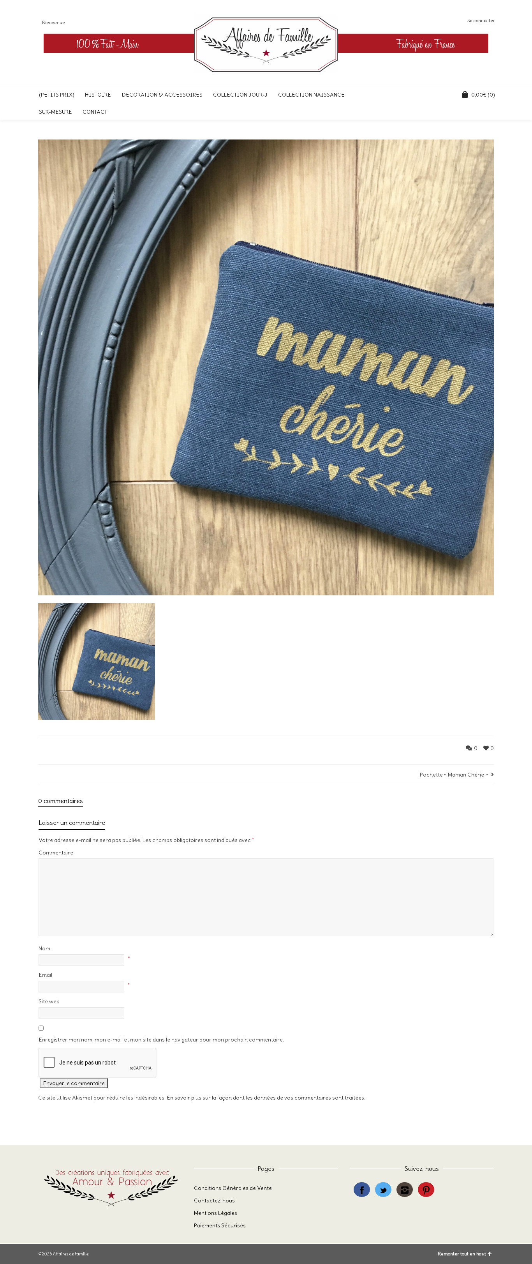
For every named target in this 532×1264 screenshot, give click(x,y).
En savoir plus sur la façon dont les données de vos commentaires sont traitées (265, 1097)
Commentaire (56, 852)
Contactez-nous (214, 1200)
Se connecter (481, 20)
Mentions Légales (215, 1212)
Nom (44, 948)
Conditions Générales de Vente (233, 1188)
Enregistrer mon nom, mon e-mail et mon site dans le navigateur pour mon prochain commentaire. (161, 1039)
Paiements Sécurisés (220, 1225)
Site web (49, 1001)
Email (45, 974)
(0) (483, 94)
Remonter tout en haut (462, 1254)
